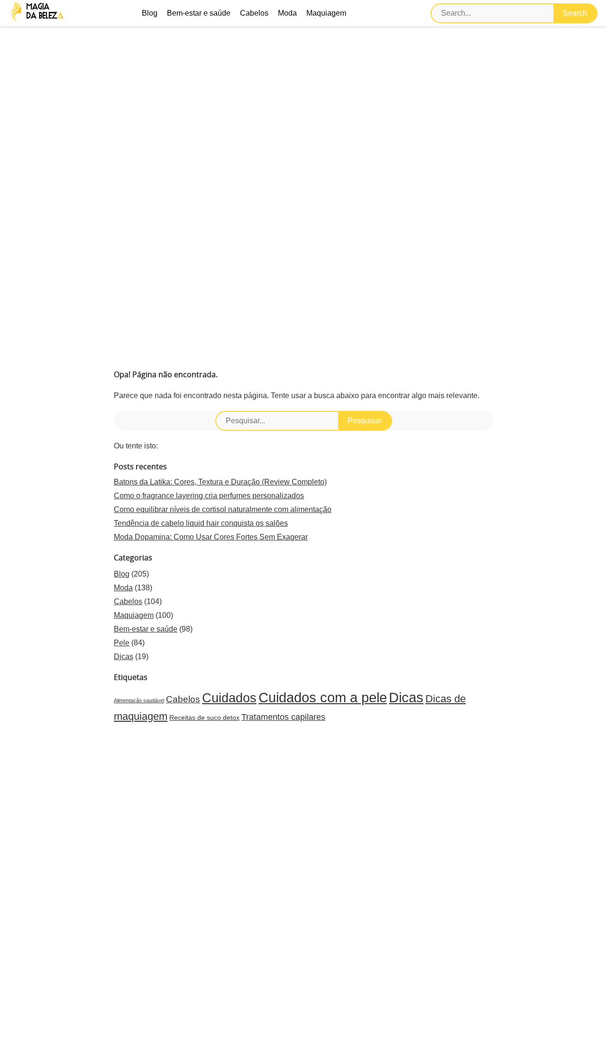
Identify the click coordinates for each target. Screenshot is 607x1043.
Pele (121, 643)
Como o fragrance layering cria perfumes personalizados (209, 496)
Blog (149, 13)
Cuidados (229, 698)
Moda (287, 13)
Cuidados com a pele (322, 697)
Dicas (123, 656)
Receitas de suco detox (204, 717)
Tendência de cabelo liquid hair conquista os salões (201, 523)
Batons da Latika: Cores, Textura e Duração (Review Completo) (220, 482)
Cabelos (254, 13)
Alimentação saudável (139, 700)
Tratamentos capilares (283, 717)
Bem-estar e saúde (198, 13)
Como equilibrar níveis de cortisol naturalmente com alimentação (222, 509)
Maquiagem (326, 13)
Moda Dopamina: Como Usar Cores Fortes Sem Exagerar (211, 537)
